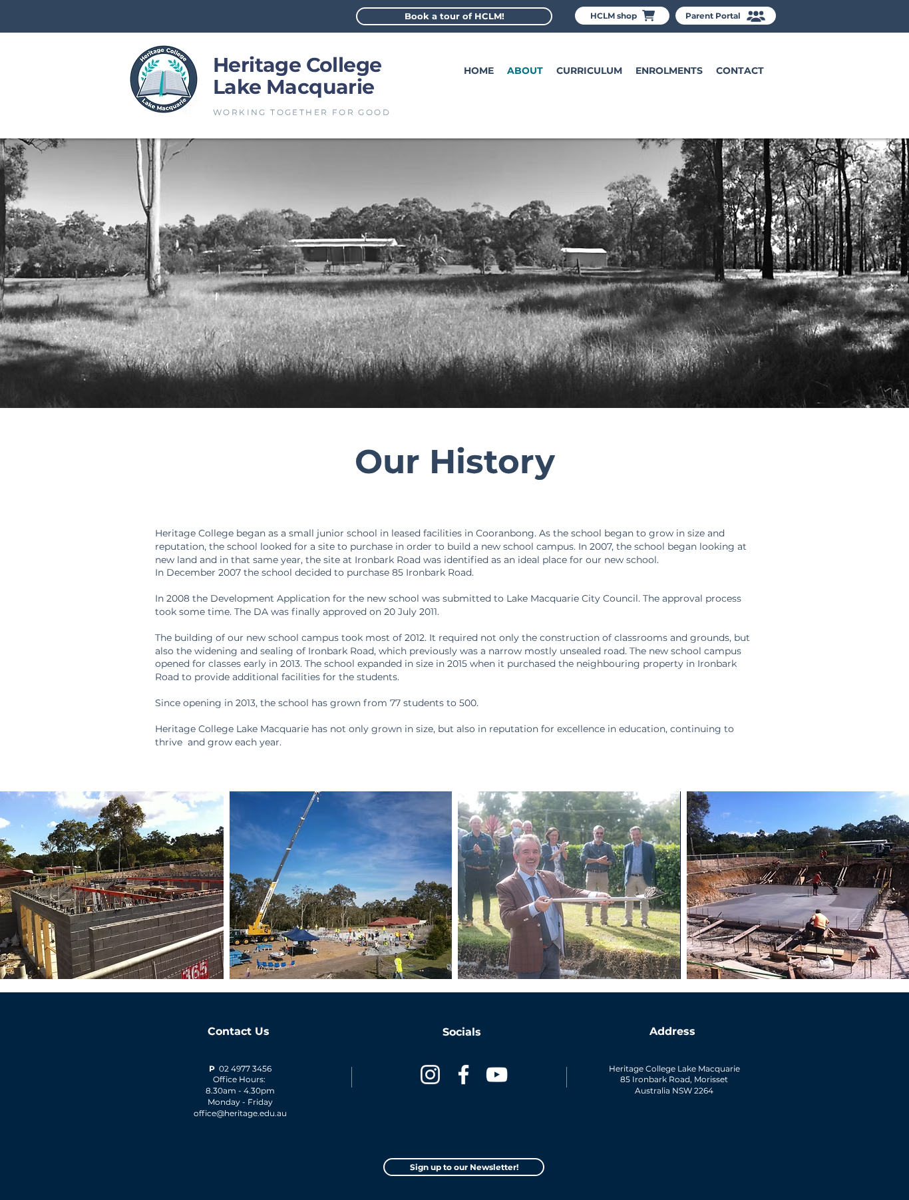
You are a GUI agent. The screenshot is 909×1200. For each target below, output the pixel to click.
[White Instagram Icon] (430, 1075)
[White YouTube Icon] (497, 1075)
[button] (669, 71)
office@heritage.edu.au (240, 1113)
